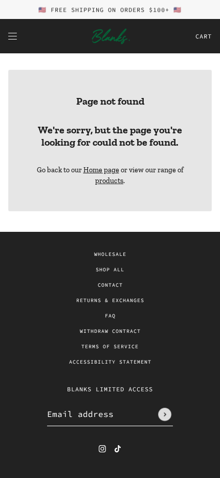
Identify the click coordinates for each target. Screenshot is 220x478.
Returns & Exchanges (110, 300)
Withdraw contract (110, 331)
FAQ (110, 315)
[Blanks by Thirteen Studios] (110, 36)
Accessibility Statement (110, 361)
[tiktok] (117, 448)
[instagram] (102, 448)
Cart (203, 36)
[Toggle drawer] (12, 36)
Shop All (110, 269)
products (109, 180)
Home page (101, 170)
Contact (110, 285)
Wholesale (110, 254)
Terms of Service (110, 346)
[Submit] (164, 414)
